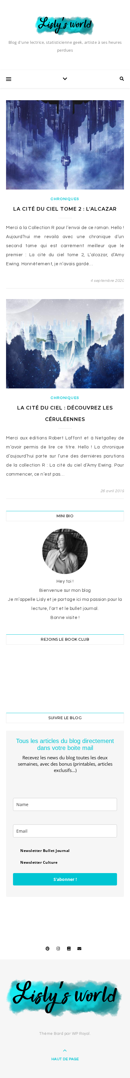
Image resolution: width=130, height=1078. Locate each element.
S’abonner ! (65, 879)
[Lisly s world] (65, 25)
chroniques (65, 199)
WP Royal (81, 1034)
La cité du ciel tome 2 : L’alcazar (65, 209)
